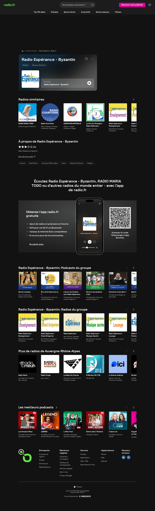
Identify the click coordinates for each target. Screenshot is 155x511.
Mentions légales (66, 468)
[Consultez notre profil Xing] (129, 457)
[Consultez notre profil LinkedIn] (123, 457)
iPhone (103, 454)
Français (22, 163)
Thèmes (118, 12)
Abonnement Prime (87, 465)
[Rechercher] (92, 4)
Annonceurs (43, 464)
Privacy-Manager (66, 475)
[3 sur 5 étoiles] (25, 146)
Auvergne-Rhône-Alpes (50, 163)
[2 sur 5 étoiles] (22, 146)
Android (104, 461)
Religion (25, 65)
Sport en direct (69, 12)
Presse (41, 460)
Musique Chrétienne (39, 65)
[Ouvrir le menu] (149, 4)
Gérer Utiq (64, 472)
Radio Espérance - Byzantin (56, 85)
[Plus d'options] (92, 59)
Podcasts (54, 12)
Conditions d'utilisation (64, 458)
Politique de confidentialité (65, 464)
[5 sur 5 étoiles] (31, 146)
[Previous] (127, 98)
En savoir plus (36, 244)
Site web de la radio (25, 157)
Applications (84, 458)
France (64, 163)
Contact (83, 454)
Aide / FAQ (84, 461)
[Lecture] (89, 83)
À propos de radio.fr (43, 455)
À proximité (85, 12)
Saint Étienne (33, 163)
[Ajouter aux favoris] (86, 59)
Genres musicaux (102, 12)
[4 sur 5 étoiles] (28, 146)
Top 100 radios (39, 12)
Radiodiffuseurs (45, 467)
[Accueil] (22, 51)
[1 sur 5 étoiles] (19, 146)
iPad (102, 458)
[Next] (134, 98)
